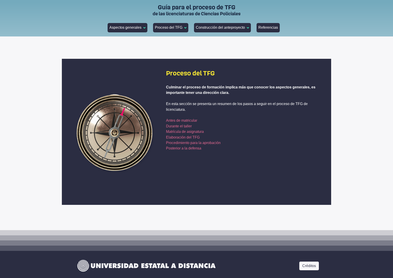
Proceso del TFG (168, 27)
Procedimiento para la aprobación (193, 143)
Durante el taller (179, 126)
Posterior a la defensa (183, 148)
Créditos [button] (309, 266)
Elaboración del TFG (183, 137)
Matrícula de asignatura (185, 131)
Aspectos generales (125, 27)
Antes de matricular (181, 120)
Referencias (268, 27)
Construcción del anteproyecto (220, 27)
